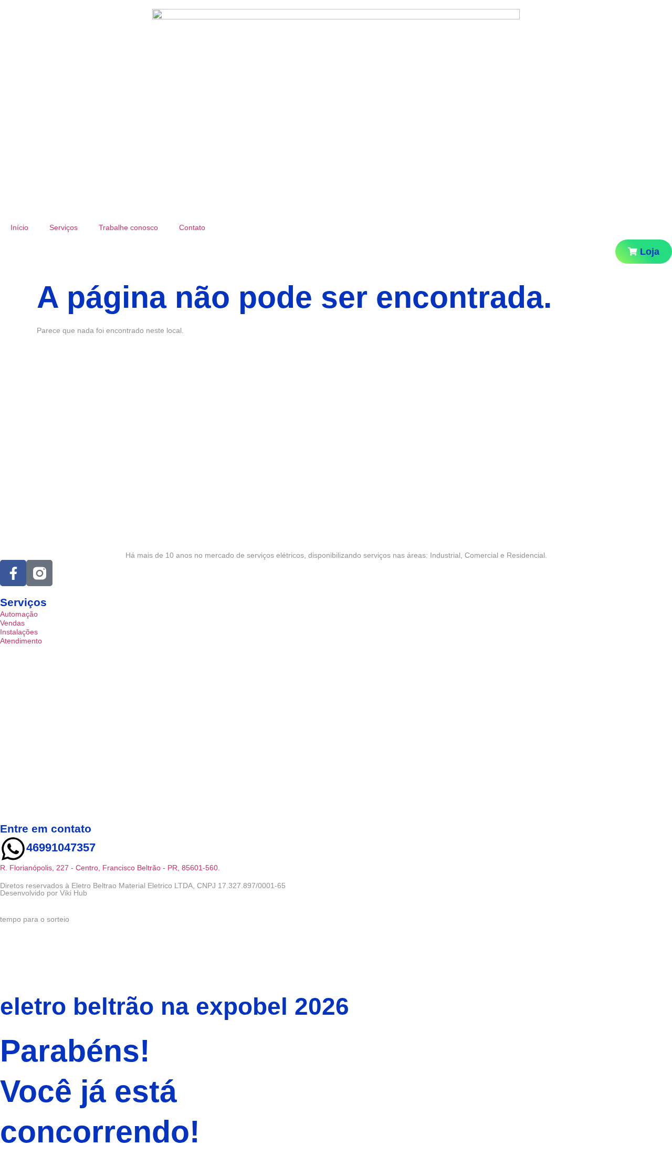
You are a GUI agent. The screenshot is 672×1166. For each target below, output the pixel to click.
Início (19, 227)
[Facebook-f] (13, 573)
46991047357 (61, 847)
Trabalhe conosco (128, 227)
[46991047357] (13, 849)
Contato (192, 227)
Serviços (63, 227)
